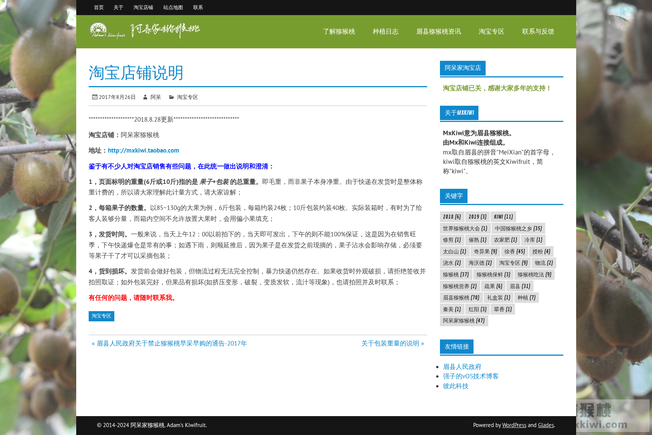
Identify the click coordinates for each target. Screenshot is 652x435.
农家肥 (505, 239)
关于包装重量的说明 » (392, 343)
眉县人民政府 (462, 366)
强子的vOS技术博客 (471, 376)
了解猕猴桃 (339, 31)
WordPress (514, 425)
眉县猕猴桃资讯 (438, 31)
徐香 (514, 251)
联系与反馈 (538, 31)
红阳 (478, 309)
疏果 (493, 286)
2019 (478, 216)
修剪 (452, 239)
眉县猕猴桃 (461, 297)
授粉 (541, 251)
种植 (527, 297)
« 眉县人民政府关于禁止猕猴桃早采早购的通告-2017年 (169, 343)
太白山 (454, 251)
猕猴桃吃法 (535, 274)
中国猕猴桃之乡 (518, 228)
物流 (544, 262)
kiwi (503, 216)
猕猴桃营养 (460, 286)
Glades (546, 425)
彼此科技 (456, 386)
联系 (198, 7)
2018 (452, 216)
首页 (99, 7)
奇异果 (485, 251)
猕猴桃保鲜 (494, 274)
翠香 (503, 309)
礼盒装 (499, 297)
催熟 (478, 239)
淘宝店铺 (143, 7)
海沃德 (480, 262)
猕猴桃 (456, 274)
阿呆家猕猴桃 (464, 320)
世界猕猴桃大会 (465, 228)
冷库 (533, 239)
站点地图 (173, 7)
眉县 (520, 286)
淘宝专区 (491, 31)
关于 (118, 7)
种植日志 (385, 31)
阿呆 (156, 96)
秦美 (452, 309)
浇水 (452, 262)
